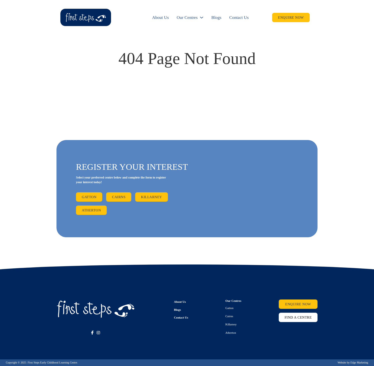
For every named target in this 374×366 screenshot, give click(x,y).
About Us (160, 17)
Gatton (89, 197)
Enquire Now (291, 17)
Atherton (91, 210)
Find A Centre (298, 317)
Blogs (216, 17)
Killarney (151, 197)
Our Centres (187, 17)
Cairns (118, 197)
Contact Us (239, 17)
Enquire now (298, 304)
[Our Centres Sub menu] (202, 17)
